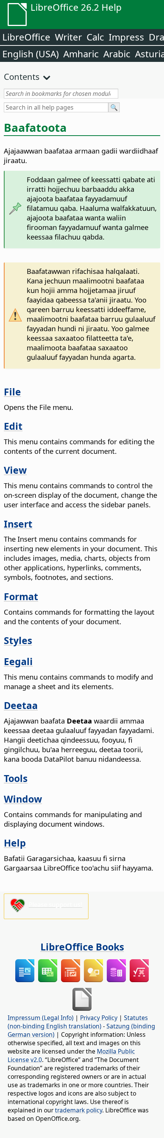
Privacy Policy (98, 1017)
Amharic (81, 53)
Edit (13, 425)
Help (15, 842)
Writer (68, 37)
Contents (22, 76)
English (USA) (30, 53)
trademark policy (78, 1110)
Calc (95, 37)
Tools (15, 778)
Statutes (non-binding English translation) (78, 1021)
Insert (18, 523)
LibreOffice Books (82, 946)
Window (23, 798)
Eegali (18, 661)
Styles (18, 640)
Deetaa (21, 705)
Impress (126, 37)
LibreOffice (26, 37)
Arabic (116, 53)
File (12, 391)
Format (21, 596)
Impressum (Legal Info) (41, 1017)
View (15, 469)
